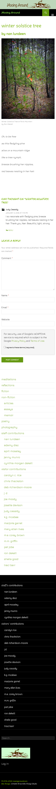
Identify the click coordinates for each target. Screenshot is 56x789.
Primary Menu (52, 12)
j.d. (5, 649)
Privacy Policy (18, 341)
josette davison (13, 505)
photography (9, 427)
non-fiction (8, 397)
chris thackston (13, 481)
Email (4, 307)
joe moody (10, 499)
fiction (5, 391)
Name (5, 295)
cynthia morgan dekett (18, 463)
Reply (10, 230)
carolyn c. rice (12, 475)
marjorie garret (13, 523)
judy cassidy (12, 511)
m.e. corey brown (14, 535)
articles (8, 403)
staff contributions (12, 433)
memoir (8, 415)
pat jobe (9, 547)
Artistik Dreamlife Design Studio (24, 784)
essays (8, 409)
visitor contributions (13, 469)
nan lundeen (12, 439)
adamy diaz (11, 445)
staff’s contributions (12, 585)
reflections (7, 385)
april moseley (12, 451)
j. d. (6, 493)
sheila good (11, 559)
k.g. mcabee (11, 517)
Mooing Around (10, 12)
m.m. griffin (11, 541)
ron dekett (10, 553)
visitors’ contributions (12, 623)
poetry (5, 421)
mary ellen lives (14, 529)
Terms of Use (37, 341)
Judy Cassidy (12, 209)
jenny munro (12, 457)
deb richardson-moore (18, 487)
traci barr (9, 565)
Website (5, 319)
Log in (5, 763)
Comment (7, 258)
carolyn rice (10, 630)
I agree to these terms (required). (20, 347)
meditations (8, 379)
